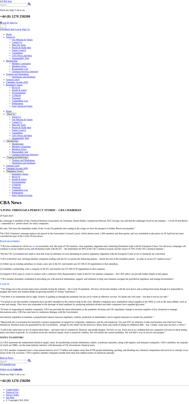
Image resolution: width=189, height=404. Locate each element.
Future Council (19, 50)
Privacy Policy (12, 395)
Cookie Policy (12, 389)
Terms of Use (12, 392)
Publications (17, 103)
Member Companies (21, 63)
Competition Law (20, 101)
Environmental (19, 93)
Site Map (10, 397)
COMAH (16, 95)
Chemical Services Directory (25, 71)
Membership (12, 61)
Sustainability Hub (20, 58)
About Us (10, 37)
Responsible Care (20, 69)
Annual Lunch (12, 79)
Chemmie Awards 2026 (17, 82)
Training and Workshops (17, 74)
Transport (16, 98)
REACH (16, 87)
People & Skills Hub (21, 47)
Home (9, 34)
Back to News (6, 358)
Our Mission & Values (22, 39)
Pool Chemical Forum (22, 106)
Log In (5, 22)
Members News (19, 66)
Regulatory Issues (14, 85)
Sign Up (13, 22)
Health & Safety (19, 90)
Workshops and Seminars (23, 77)
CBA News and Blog (22, 55)
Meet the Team (19, 45)
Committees (17, 53)
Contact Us (17, 42)
